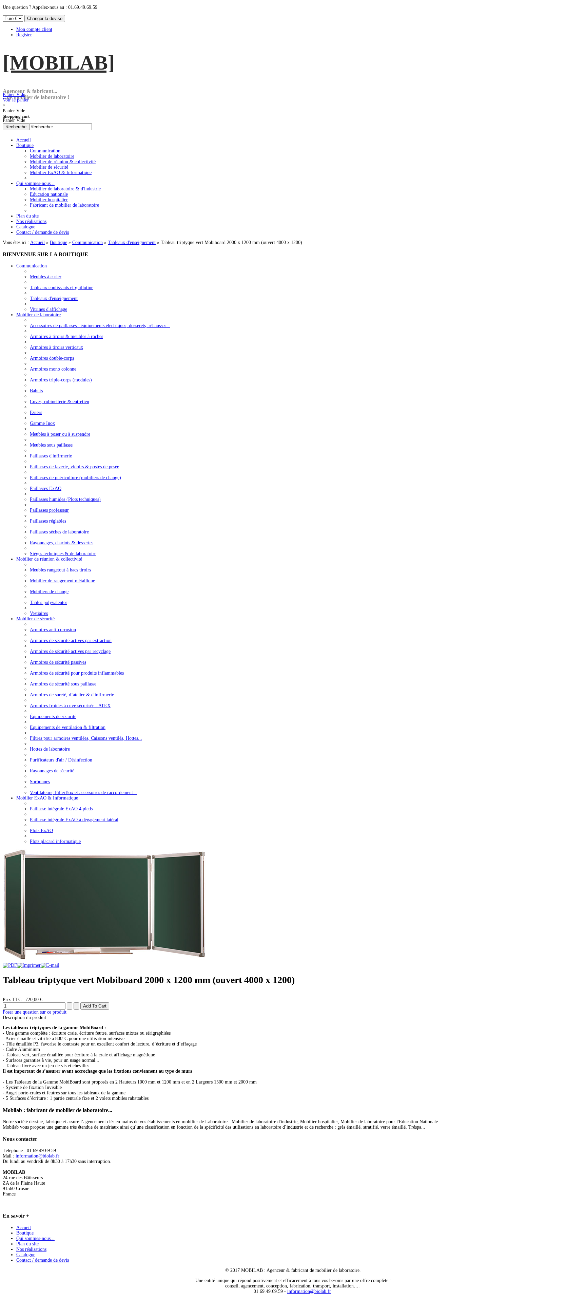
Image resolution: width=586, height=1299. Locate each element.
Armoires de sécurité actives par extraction (71, 640)
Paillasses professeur (49, 510)
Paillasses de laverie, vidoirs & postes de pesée (74, 466)
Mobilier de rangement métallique (62, 580)
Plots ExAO (41, 830)
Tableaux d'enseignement (132, 242)
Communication (87, 242)
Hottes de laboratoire (50, 749)
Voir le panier (16, 97)
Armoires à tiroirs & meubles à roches (66, 336)
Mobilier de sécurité (35, 618)
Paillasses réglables (48, 521)
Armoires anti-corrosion (53, 629)
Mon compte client (34, 29)
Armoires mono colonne (53, 369)
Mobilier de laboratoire (38, 314)
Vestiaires (39, 613)
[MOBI (59, 63)
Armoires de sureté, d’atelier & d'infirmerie (72, 694)
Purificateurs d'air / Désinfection (61, 760)
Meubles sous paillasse (51, 445)
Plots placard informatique (55, 841)
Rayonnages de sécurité (52, 770)
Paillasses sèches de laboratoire (59, 531)
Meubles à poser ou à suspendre (60, 434)
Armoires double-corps (52, 358)
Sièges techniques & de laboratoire (63, 553)
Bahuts (36, 390)
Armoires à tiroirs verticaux (56, 347)
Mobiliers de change (49, 591)
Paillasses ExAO (45, 488)
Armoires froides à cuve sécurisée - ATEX (70, 705)
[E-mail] (50, 965)
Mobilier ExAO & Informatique (47, 798)
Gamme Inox (42, 423)
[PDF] (10, 965)
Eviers (36, 412)
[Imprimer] (29, 965)
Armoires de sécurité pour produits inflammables (77, 673)
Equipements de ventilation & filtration (67, 727)
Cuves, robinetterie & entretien (59, 401)
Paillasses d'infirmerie (51, 455)
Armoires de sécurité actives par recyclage (70, 651)
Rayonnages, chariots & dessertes (61, 542)
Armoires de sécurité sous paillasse (63, 683)
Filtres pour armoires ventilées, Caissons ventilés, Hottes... (86, 738)
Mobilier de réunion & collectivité (49, 559)
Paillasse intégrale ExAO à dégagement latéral (74, 819)
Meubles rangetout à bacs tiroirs (60, 569)
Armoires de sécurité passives (58, 662)
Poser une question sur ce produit (34, 1012)
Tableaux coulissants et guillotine (61, 287)
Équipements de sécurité (53, 716)
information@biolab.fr (37, 1156)
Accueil (37, 242)
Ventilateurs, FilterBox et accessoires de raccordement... (83, 792)
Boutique (58, 242)
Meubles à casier (45, 276)
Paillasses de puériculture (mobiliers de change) (75, 477)
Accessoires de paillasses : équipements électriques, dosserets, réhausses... (100, 325)
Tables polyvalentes (48, 602)
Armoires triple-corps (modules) (61, 379)
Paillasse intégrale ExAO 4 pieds (61, 808)
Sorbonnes (40, 781)
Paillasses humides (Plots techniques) (65, 499)
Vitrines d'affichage (48, 309)
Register (24, 34)
